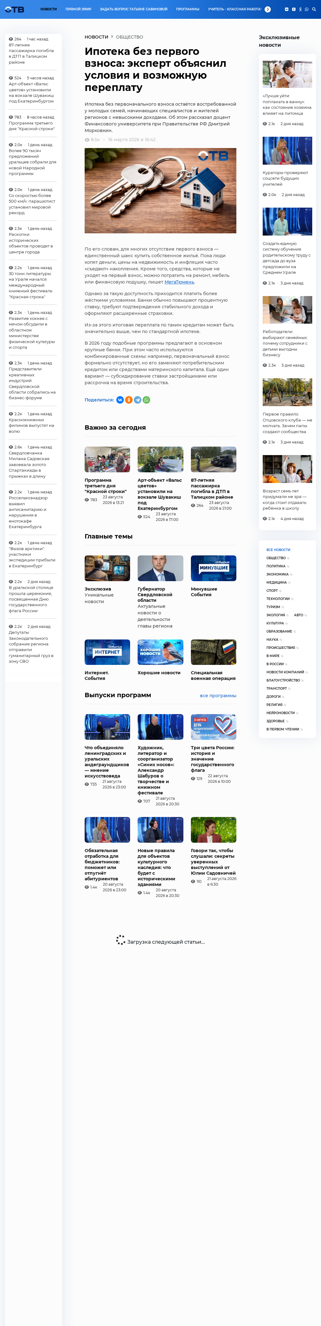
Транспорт (276, 689)
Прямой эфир (78, 9)
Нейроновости (280, 713)
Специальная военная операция (213, 675)
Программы (187, 9)
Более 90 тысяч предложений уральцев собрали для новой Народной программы (32, 162)
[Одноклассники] (294, 9)
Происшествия (280, 648)
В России (275, 664)
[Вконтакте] (286, 9)
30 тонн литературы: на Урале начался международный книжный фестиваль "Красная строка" (30, 285)
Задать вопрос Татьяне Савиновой (133, 9)
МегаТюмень (179, 282)
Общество (276, 558)
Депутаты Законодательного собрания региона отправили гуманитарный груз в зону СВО (31, 647)
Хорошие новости (159, 673)
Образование (279, 631)
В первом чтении (282, 729)
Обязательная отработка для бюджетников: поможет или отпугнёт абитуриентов (102, 865)
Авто (298, 615)
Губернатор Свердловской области (155, 594)
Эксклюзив (98, 589)
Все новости (278, 550)
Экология (275, 615)
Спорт (272, 591)
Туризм (273, 607)
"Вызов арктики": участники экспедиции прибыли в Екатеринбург (32, 557)
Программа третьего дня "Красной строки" (32, 125)
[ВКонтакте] (120, 400)
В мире (273, 656)
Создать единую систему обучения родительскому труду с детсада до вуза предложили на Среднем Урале (287, 258)
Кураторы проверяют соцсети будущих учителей (285, 178)
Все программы (218, 695)
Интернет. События (97, 675)
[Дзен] (300, 9)
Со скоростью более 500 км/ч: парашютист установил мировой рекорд (32, 204)
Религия (274, 705)
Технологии (278, 599)
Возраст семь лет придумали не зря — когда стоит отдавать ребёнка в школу (285, 499)
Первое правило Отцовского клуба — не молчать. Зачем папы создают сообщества (287, 422)
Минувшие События (204, 591)
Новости (48, 9)
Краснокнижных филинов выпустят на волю (31, 425)
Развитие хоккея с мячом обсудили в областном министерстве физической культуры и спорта (32, 333)
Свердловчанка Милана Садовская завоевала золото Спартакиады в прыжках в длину (29, 464)
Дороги (273, 697)
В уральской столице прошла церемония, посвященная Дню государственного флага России (31, 599)
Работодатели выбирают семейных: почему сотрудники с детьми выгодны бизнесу (285, 343)
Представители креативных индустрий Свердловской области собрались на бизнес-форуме (32, 383)
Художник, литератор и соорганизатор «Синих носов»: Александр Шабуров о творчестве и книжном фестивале (156, 770)
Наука (272, 640)
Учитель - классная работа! (234, 9)
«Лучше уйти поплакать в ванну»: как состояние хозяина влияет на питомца (287, 104)
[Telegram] (137, 400)
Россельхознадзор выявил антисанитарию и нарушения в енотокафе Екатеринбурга (28, 512)
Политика (276, 566)
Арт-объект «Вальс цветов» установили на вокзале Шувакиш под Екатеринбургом (31, 92)
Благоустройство (283, 680)
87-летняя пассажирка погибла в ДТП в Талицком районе (31, 53)
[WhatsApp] (306, 9)
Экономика (277, 574)
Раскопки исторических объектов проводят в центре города (31, 243)
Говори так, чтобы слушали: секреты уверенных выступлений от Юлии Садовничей (213, 862)
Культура (275, 623)
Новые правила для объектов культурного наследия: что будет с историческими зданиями (156, 867)
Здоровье (275, 721)
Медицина (276, 583)
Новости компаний (285, 672)
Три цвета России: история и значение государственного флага (212, 759)
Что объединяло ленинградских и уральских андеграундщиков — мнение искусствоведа (107, 762)
